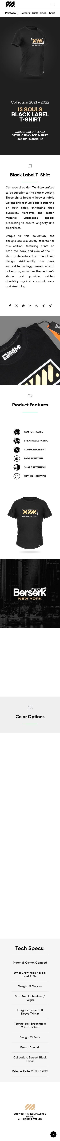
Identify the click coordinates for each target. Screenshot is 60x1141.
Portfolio (11, 13)
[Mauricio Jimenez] (10, 4)
